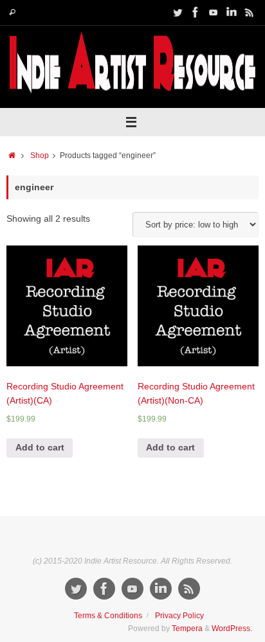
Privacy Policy (179, 615)
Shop (39, 155)
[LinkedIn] (232, 12)
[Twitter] (178, 12)
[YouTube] (214, 12)
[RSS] (250, 12)
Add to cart (39, 447)
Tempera (187, 628)
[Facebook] (196, 12)
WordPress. (232, 628)
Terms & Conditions (108, 615)
